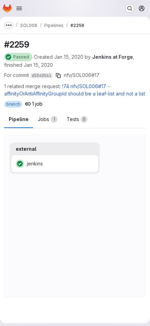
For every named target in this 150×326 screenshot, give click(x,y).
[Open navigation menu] (19, 8)
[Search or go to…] (130, 8)
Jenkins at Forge (112, 57)
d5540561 (41, 75)
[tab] (47, 119)
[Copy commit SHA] (58, 75)
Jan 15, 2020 (68, 57)
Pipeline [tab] (19, 119)
